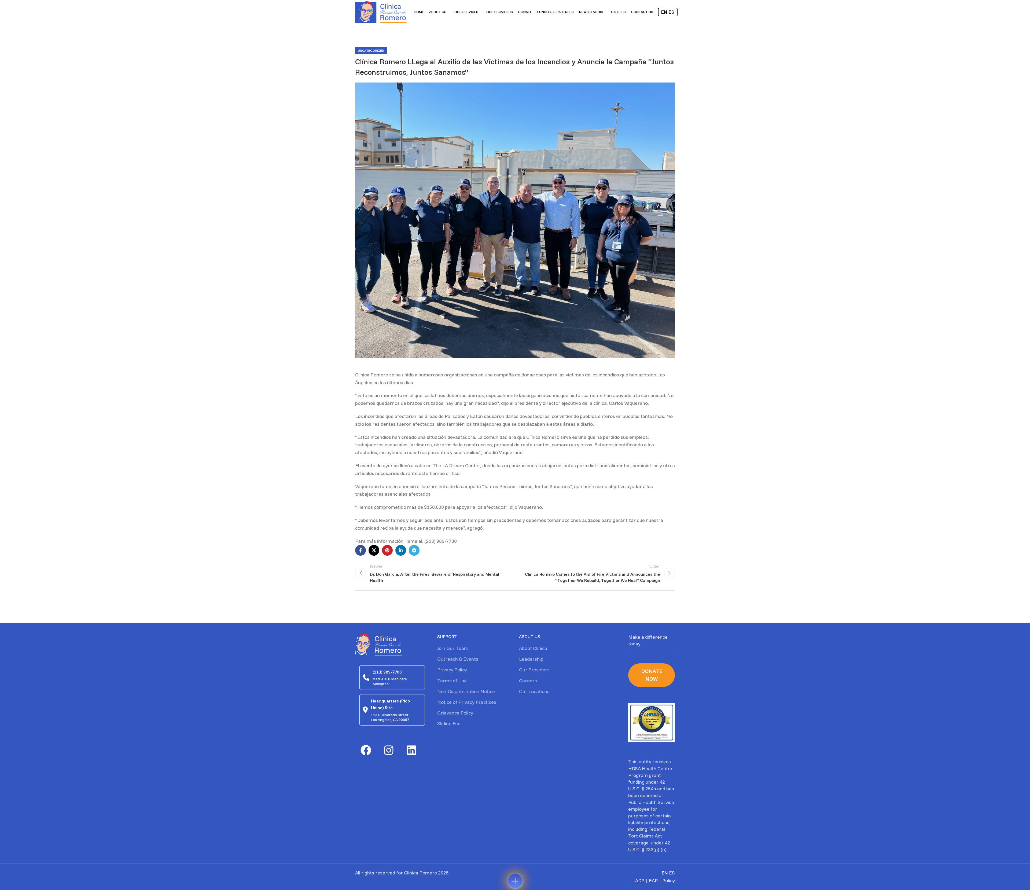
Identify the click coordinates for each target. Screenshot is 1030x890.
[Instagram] (388, 750)
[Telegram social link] (414, 550)
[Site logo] (380, 12)
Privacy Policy (452, 670)
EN (664, 12)
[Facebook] (366, 750)
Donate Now (651, 675)
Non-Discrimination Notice (466, 691)
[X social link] (374, 550)
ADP (639, 880)
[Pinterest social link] (387, 550)
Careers (528, 681)
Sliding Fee (449, 723)
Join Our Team (452, 648)
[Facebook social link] (360, 550)
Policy (668, 880)
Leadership (531, 659)
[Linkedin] (411, 750)
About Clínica (533, 648)
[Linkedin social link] (400, 550)
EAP (653, 880)
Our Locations (534, 691)
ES (671, 12)
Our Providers (534, 670)
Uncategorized (371, 50)
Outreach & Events (457, 659)
